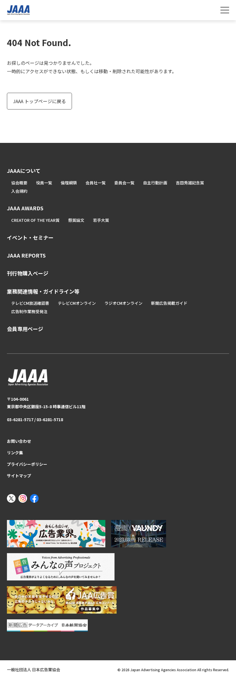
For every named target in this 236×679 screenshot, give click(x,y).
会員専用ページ (25, 328)
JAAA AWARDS (25, 208)
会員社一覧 (95, 183)
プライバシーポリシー (27, 464)
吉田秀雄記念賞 (190, 183)
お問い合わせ (19, 441)
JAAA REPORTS (26, 255)
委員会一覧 (124, 183)
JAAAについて (24, 170)
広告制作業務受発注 (29, 311)
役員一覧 (44, 183)
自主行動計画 (155, 183)
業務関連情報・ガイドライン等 (43, 291)
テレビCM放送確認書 (30, 303)
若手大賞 (101, 220)
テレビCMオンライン (77, 303)
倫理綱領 (69, 183)
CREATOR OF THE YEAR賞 (35, 220)
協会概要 (19, 183)
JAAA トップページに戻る (39, 101)
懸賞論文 (76, 220)
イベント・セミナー (30, 237)
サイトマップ (19, 475)
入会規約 (19, 191)
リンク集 (15, 452)
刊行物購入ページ (27, 273)
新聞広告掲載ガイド (169, 303)
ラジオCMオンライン (123, 303)
